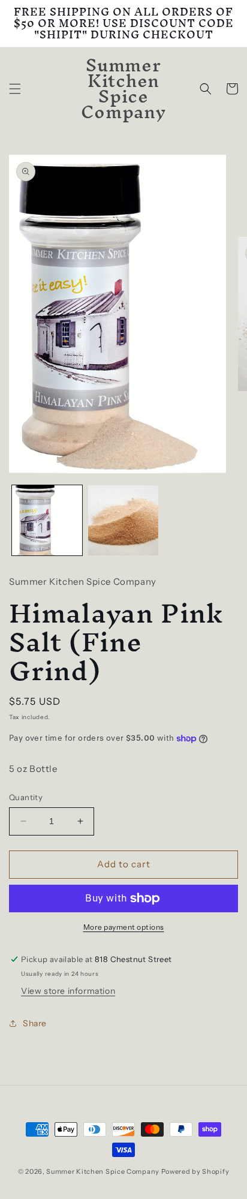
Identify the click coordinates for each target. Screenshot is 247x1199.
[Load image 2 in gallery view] (123, 520)
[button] (15, 89)
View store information (68, 990)
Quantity (26, 797)
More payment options (123, 926)
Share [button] (35, 1023)
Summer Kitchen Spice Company (102, 1171)
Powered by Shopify (195, 1171)
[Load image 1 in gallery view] (47, 520)
